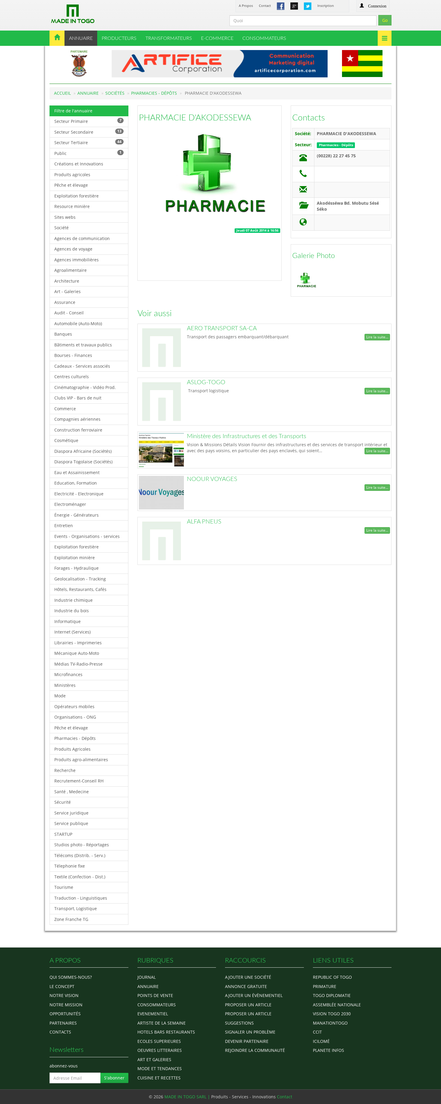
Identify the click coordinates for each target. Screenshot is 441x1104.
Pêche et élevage (71, 185)
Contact (265, 5)
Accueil (62, 93)
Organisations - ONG (75, 717)
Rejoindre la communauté (255, 1050)
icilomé (321, 1041)
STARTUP (63, 834)
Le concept (62, 986)
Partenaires (63, 1023)
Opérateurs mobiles (74, 706)
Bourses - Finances (73, 355)
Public (88, 153)
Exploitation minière (74, 557)
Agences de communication (82, 238)
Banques (63, 334)
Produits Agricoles (72, 749)
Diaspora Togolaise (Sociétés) (83, 461)
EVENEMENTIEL (152, 1013)
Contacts (308, 118)
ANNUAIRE (81, 38)
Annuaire (88, 93)
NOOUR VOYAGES (212, 479)
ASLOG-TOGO (206, 382)
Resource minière (72, 206)
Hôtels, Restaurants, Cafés (80, 589)
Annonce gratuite (246, 986)
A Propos (246, 5)
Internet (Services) (72, 632)
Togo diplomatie (332, 995)
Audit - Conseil (69, 313)
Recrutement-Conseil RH (79, 781)
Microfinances (68, 674)
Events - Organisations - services (87, 536)
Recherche (65, 770)
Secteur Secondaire (88, 132)
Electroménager (70, 504)
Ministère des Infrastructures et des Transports (246, 436)
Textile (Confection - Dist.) (79, 877)
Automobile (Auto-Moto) (78, 323)
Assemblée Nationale (337, 1005)
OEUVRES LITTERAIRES (159, 1050)
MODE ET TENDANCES (159, 1068)
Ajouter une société (248, 977)
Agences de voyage (73, 249)
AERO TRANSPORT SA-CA (222, 328)
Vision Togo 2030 (332, 1013)
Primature (324, 986)
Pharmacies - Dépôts (154, 93)
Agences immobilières (76, 260)
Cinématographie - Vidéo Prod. (85, 387)
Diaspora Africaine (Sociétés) (83, 451)
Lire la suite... (377, 337)
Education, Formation (75, 483)
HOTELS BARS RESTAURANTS (166, 1032)
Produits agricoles (72, 174)
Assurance (64, 302)
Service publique (71, 823)
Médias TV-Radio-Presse (78, 664)
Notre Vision (64, 995)
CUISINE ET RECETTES (159, 1078)
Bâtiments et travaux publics (83, 345)
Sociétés (114, 93)
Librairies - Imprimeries (78, 642)
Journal (146, 977)
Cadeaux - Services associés (82, 366)
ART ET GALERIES (154, 1059)
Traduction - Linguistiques (80, 898)
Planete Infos (328, 1050)
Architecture (66, 281)
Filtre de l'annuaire (73, 111)
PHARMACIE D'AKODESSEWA (195, 118)
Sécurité (62, 802)
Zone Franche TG (71, 919)
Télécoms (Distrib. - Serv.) (79, 855)
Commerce (65, 408)
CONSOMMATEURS (264, 38)
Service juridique (71, 813)
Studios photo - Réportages (81, 844)
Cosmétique (66, 440)
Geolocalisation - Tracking (80, 579)
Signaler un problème (250, 1032)
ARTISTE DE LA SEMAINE (161, 1023)
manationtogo (330, 1023)
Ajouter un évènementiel (254, 995)
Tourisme (63, 887)
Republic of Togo (332, 977)
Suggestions (239, 1023)
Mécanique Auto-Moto (76, 653)
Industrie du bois (71, 610)
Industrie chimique (73, 600)
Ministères (65, 685)
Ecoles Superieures (159, 1041)
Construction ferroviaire (78, 430)
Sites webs (65, 217)
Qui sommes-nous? (71, 977)
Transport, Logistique (75, 908)
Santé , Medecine (71, 791)
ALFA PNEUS (204, 522)
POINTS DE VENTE (155, 995)
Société (61, 227)
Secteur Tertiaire (88, 142)
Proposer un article (248, 1005)
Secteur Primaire (88, 121)
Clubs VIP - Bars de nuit (77, 398)
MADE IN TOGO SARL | (187, 1097)
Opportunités (65, 1013)
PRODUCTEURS (119, 38)
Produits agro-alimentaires (81, 759)
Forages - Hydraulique (76, 568)
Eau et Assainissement (77, 472)
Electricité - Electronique (79, 494)
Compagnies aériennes (77, 419)
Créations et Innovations (78, 164)
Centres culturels (71, 376)
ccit (317, 1032)
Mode (60, 696)
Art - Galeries (67, 291)
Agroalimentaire (70, 270)
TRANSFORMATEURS (169, 38)
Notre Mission (66, 1005)
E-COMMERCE (217, 38)
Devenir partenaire (246, 1041)
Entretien (63, 525)
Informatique (67, 621)
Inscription (325, 5)
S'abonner (114, 1078)
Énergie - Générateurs (76, 515)
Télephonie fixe (69, 866)
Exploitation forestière (76, 196)
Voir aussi (154, 313)
